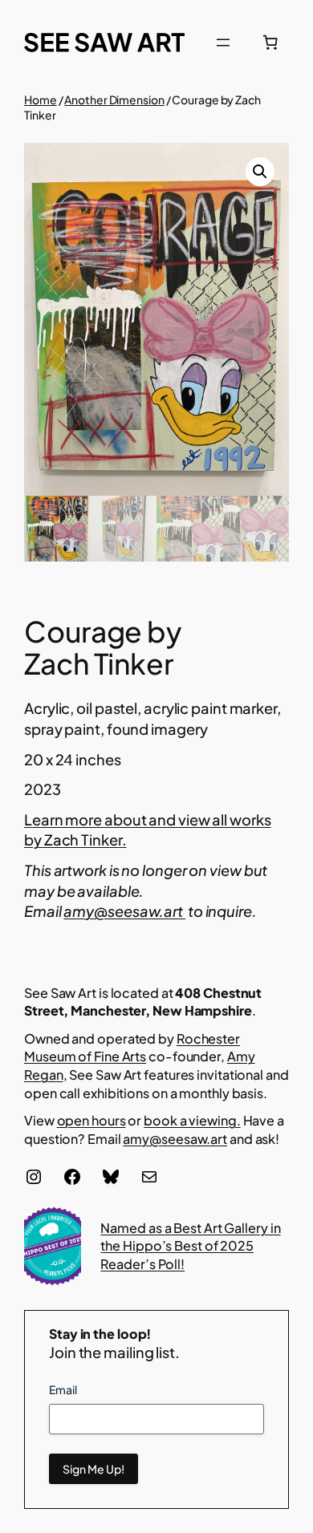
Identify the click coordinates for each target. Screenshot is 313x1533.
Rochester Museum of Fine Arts (132, 1047)
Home (40, 99)
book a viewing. (192, 1120)
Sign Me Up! (93, 1469)
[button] (260, 171)
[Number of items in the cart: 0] (270, 42)
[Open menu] (223, 42)
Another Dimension (114, 99)
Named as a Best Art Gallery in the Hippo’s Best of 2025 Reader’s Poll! (190, 1245)
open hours (91, 1120)
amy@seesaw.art (124, 911)
